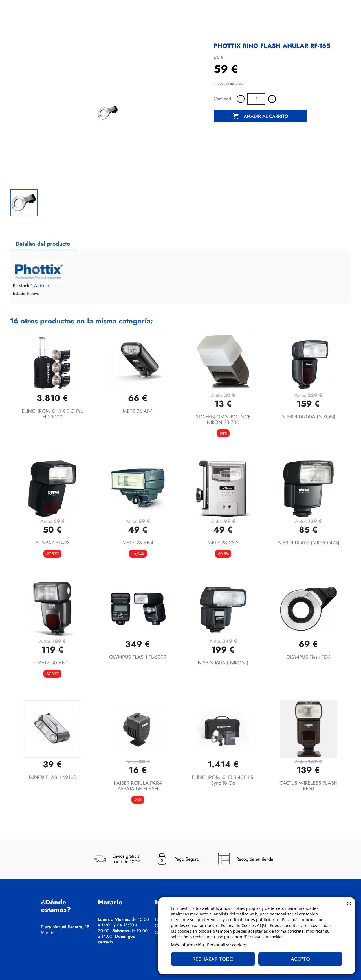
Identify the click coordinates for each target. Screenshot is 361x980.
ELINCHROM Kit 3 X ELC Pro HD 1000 (52, 413)
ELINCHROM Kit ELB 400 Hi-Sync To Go (223, 780)
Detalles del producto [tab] (43, 244)
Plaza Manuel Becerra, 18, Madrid (66, 929)
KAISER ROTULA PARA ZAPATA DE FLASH (138, 785)
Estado (19, 293)
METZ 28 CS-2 (223, 542)
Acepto (300, 958)
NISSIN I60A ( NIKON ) (223, 662)
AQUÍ (262, 925)
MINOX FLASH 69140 (52, 777)
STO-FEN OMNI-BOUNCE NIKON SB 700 (223, 419)
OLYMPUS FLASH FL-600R (137, 657)
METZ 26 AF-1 (138, 411)
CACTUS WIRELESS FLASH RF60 (308, 785)
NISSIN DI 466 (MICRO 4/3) (309, 542)
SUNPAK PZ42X (53, 542)
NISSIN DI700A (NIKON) (308, 416)
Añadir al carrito (260, 116)
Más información (187, 945)
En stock (21, 286)
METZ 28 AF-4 (137, 542)
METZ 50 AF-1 (52, 662)
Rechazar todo (213, 958)
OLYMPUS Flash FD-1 (308, 657)
